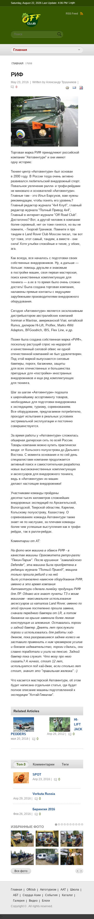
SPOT (37, 774)
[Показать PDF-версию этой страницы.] (81, 87)
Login (72, 2)
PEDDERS (18, 734)
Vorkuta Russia (44, 794)
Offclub (31, 889)
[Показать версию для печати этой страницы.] (67, 87)
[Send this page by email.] (74, 87)
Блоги (46, 900)
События (51, 895)
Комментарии (43, 764)
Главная (17, 63)
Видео (33, 900)
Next (81, 871)
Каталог (67, 895)
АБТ (15, 895)
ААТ (63, 889)
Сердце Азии (32, 895)
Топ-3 (22, 764)
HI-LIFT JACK (78, 724)
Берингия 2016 (44, 809)
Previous (77, 871)
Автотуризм (48, 889)
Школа (74, 889)
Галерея (19, 900)
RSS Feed (72, 13)
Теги (65, 764)
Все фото (20, 871)
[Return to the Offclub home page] (31, 15)
